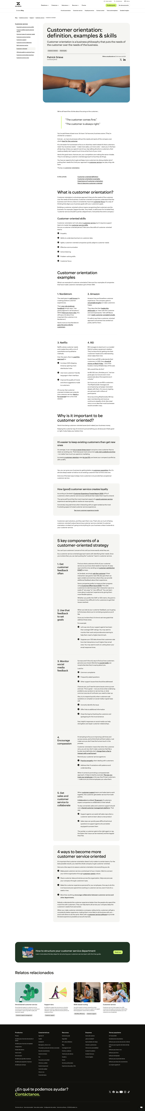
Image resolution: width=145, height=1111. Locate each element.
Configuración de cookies (50, 1107)
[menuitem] (127, 1)
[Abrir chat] (141, 1107)
